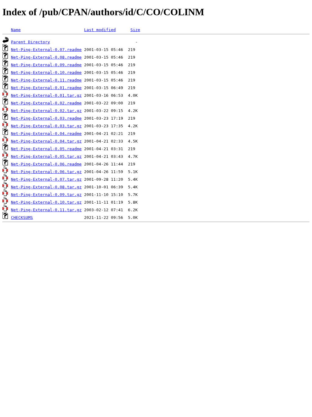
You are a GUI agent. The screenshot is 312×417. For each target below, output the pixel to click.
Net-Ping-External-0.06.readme (46, 164)
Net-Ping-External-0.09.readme (46, 65)
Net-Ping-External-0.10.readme (46, 72)
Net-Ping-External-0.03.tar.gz (46, 126)
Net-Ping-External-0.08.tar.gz (46, 187)
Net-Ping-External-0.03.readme (46, 118)
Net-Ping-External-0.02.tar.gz (46, 110)
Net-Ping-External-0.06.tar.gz (46, 171)
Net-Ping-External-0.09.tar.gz (46, 194)
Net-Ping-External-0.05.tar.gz (46, 156)
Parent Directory (30, 42)
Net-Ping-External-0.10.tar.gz (46, 202)
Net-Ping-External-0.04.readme (46, 133)
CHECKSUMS (22, 217)
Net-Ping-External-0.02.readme (46, 103)
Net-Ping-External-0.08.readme (46, 57)
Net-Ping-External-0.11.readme (46, 80)
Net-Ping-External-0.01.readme (46, 87)
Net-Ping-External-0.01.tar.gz (46, 95)
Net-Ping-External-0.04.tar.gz (46, 141)
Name (16, 29)
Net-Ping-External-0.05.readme (46, 149)
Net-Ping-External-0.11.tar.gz (46, 210)
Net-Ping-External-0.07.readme (46, 49)
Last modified (100, 29)
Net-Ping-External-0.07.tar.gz (46, 179)
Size (135, 29)
